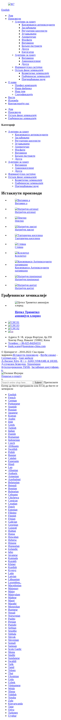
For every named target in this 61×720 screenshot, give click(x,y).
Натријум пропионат (27, 279)
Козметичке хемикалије (35, 73)
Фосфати (27, 39)
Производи (14, 18)
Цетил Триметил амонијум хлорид (28, 313)
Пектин (19, 220)
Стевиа (19, 247)
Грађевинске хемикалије (36, 76)
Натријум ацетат (24, 288)
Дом (10, 15)
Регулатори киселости (34, 30)
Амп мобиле (26, 358)
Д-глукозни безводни (13, 364)
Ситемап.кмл (9, 358)
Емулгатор (28, 52)
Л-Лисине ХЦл (10, 361)
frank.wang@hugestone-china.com (27, 346)
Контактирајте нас (18, 103)
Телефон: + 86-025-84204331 (24, 343)
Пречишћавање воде (33, 79)
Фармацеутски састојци (28, 67)
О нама (12, 82)
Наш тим (20, 91)
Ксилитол (20, 255)
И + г (23, 361)
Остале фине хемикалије (29, 70)
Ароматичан (29, 36)
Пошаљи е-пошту (11, 376)
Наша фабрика (23, 88)
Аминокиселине (31, 61)
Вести (11, 97)
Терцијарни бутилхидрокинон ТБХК (20, 366)
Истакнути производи (25, 355)
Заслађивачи (29, 27)
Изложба (13, 100)
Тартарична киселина (27, 238)
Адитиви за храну (25, 21)
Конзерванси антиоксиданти (38, 24)
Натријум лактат (24, 229)
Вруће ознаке (48, 355)
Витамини (28, 42)
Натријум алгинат (25, 212)
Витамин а (21, 203)
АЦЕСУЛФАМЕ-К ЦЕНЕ (42, 361)
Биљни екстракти (32, 45)
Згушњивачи (29, 33)
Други (25, 48)
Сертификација (24, 94)
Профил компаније (26, 85)
